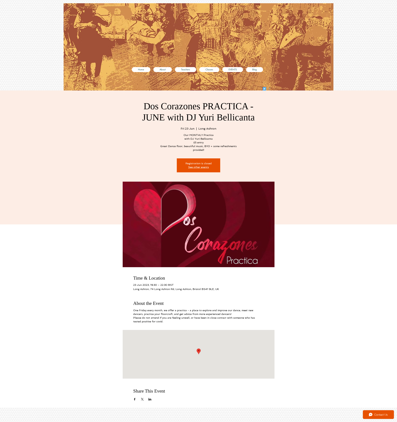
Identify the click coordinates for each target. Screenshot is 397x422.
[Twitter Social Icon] (264, 89)
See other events (198, 167)
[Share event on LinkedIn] (149, 399)
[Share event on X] (142, 399)
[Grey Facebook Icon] (269, 89)
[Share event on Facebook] (134, 399)
